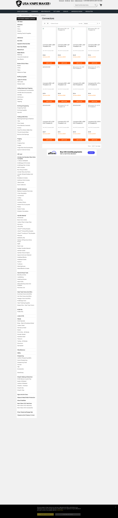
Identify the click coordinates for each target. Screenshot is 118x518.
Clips (18, 121)
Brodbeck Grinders (22, 178)
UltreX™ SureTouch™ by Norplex (26, 233)
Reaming (19, 99)
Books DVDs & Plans (22, 63)
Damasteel (20, 345)
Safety (19, 353)
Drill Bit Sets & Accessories (24, 92)
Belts (18, 26)
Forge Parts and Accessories (25, 147)
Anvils (19, 141)
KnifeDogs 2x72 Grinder (23, 163)
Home (18, 15)
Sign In (72, 0)
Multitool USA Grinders (23, 180)
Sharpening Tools (22, 362)
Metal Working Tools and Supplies (24, 284)
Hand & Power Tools (22, 272)
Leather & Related (22, 383)
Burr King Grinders (22, 169)
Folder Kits (20, 311)
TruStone (19, 264)
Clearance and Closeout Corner (26, 415)
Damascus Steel (21, 327)
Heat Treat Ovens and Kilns (24, 292)
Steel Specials (21, 321)
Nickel (19, 330)
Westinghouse (21, 266)
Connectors (20, 195)
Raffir (18, 243)
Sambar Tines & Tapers (23, 252)
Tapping (19, 101)
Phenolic (19, 235)
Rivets (19, 206)
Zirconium (20, 343)
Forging (19, 138)
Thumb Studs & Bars (23, 132)
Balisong (19, 54)
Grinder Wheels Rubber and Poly (25, 175)
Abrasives (20, 24)
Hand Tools (20, 281)
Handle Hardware (35, 15)
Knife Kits (19, 309)
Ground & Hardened (22, 57)
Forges (19, 145)
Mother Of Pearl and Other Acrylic (24, 240)
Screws (19, 127)
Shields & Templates (22, 211)
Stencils (19, 112)
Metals (19, 319)
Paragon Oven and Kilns (24, 298)
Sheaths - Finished (22, 385)
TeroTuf (19, 261)
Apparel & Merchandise (23, 43)
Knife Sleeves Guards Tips (24, 379)
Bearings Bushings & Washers (25, 118)
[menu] (59, 11)
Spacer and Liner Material (24, 255)
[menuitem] (23, 11)
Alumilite (19, 40)
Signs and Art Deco (22, 394)
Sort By (80, 23)
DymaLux (20, 224)
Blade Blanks (20, 52)
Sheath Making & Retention (25, 377)
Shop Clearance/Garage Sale (25, 412)
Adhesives (20, 37)
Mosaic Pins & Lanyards (23, 204)
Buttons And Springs (23, 134)
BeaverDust (20, 49)
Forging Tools (21, 143)
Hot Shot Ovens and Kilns (24, 296)
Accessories (20, 369)
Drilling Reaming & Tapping (24, 88)
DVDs (18, 67)
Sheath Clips (20, 390)
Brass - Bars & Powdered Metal (25, 323)
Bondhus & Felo (21, 275)
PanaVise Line (21, 287)
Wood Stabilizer (21, 400)
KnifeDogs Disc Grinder (23, 165)
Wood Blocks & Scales (23, 268)
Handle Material (21, 215)
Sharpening (20, 356)
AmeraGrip (20, 217)
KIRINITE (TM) (21, 237)
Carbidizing (20, 277)
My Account (61, 0)
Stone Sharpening (22, 360)
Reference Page (21, 72)
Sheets (19, 31)
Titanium (19, 339)
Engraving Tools (21, 108)
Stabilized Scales (21, 259)
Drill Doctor (20, 97)
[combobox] (85, 5)
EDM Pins (20, 200)
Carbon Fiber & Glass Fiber (24, 222)
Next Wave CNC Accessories (25, 407)
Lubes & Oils (20, 316)
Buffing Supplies (21, 76)
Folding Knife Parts (22, 116)
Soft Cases (20, 81)
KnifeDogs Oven (21, 300)
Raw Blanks (20, 59)
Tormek (19, 364)
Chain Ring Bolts (21, 193)
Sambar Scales (21, 250)
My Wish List (67, 0)
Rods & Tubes (21, 209)
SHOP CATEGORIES (25, 15)
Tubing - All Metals (22, 341)
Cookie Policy (60, 510)
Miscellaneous (21, 350)
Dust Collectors (21, 184)
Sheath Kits (20, 388)
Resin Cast (20, 246)
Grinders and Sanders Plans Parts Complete (26, 158)
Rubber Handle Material (23, 248)
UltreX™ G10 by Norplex (23, 228)
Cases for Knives (21, 79)
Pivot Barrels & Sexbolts (23, 125)
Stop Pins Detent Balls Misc (24, 130)
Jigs (18, 366)
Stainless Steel (21, 336)
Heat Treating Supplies (23, 303)
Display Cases (21, 84)
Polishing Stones (21, 279)
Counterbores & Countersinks (25, 90)
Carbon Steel (20, 325)
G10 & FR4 (20, 226)
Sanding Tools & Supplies (24, 33)
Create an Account (78, 0)
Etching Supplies (22, 110)
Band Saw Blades (22, 46)
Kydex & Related (21, 381)
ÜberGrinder (20, 182)
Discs (18, 29)
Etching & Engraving (23, 106)
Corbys (19, 197)
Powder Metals (21, 334)
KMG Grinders (21, 167)
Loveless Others (21, 202)
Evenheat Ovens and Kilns (24, 294)
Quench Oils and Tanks (23, 149)
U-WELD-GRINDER (22, 160)
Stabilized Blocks (22, 257)
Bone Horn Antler (22, 220)
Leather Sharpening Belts (24, 358)
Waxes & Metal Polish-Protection (26, 397)
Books (19, 65)
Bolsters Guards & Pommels (25, 191)
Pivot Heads (20, 123)
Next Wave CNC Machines (24, 403)
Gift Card (19, 154)
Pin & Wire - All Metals (23, 332)
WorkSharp (20, 372)
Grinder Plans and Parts (23, 172)
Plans (18, 70)
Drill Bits (19, 94)
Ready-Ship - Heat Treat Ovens (25, 305)
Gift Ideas (19, 21)
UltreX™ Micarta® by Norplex (25, 231)
